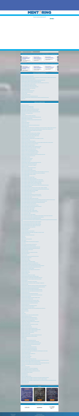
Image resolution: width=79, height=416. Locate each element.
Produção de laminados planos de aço (26, 352)
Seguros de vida (23, 98)
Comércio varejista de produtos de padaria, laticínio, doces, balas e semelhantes (31, 221)
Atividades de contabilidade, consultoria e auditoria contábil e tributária (30, 135)
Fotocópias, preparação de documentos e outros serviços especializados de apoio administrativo (33, 308)
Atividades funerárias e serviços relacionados (27, 158)
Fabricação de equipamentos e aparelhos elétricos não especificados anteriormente (31, 277)
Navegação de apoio (23, 337)
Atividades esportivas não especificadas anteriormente (28, 155)
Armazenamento (23, 114)
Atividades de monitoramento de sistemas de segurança (28, 78)
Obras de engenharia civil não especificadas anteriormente (28, 340)
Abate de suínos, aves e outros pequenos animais (27, 106)
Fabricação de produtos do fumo (25, 304)
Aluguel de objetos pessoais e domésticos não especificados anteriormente (30, 111)
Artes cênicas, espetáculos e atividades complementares (28, 115)
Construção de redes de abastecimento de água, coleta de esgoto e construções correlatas (32, 232)
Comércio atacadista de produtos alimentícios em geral (28, 191)
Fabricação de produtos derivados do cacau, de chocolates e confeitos (30, 300)
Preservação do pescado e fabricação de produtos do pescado (29, 348)
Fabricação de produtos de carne (25, 292)
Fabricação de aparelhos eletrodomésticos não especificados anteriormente (30, 264)
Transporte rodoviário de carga (25, 381)
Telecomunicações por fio (24, 373)
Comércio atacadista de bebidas (25, 175)
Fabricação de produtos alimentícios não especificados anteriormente (30, 288)
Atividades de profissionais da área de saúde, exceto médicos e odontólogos (30, 147)
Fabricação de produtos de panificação (26, 296)
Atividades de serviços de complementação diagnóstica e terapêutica (30, 151)
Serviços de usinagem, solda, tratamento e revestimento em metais (29, 369)
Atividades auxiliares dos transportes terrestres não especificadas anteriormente (31, 119)
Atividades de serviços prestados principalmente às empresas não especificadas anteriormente (33, 154)
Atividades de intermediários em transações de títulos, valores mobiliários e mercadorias (32, 138)
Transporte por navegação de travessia (26, 376)
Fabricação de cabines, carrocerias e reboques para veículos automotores (30, 269)
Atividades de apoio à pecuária (25, 126)
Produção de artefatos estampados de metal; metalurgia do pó (29, 349)
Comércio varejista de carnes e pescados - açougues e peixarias (29, 210)
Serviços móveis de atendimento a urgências (26, 372)
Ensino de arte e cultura (24, 93)
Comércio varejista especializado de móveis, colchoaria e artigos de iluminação (31, 224)
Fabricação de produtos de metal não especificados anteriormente (29, 293)
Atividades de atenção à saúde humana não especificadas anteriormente (30, 134)
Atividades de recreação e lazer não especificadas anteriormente (29, 150)
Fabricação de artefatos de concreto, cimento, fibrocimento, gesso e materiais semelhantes (32, 265)
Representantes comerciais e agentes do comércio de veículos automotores (30, 361)
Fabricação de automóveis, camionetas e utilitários (27, 268)
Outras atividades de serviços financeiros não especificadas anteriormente (30, 344)
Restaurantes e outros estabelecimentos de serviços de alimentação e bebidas (31, 364)
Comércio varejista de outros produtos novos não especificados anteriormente (31, 218)
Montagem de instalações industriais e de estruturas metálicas (29, 336)
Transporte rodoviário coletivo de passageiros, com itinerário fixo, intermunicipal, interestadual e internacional (35, 377)
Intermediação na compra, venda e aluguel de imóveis (28, 320)
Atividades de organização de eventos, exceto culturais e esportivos (29, 143)
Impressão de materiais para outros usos (26, 316)
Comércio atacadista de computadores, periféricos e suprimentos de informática (31, 182)
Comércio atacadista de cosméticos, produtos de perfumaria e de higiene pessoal (31, 183)
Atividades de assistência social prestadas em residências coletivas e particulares (31, 130)
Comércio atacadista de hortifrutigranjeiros (26, 186)
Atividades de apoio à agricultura (25, 122)
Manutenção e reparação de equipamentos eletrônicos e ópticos (29, 328)
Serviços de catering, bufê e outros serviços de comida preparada (29, 368)
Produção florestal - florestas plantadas (26, 356)
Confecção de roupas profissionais (25, 89)
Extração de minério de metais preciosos (26, 257)
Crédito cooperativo (23, 240)
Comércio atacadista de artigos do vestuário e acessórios (28, 174)
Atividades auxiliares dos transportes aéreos (26, 118)
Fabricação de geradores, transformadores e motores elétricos (29, 281)
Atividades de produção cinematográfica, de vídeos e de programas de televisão (31, 146)
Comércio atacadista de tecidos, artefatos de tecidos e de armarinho (29, 86)
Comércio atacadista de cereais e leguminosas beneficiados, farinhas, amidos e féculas (32, 179)
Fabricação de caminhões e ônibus (25, 272)
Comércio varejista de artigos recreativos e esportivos (28, 207)
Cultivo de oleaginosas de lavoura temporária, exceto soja (28, 245)
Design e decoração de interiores (25, 253)
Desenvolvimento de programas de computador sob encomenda (29, 252)
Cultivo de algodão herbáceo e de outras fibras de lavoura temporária (30, 241)
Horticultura (22, 312)
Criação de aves (23, 236)
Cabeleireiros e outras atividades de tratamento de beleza (28, 167)
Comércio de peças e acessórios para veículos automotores (28, 203)
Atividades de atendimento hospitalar (26, 131)
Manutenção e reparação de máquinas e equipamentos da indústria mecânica (31, 329)
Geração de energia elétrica (24, 309)
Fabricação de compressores (25, 273)
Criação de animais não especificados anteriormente (27, 90)
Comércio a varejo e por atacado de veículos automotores (28, 170)
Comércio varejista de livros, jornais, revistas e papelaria (28, 214)
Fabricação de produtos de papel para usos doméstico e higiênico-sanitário (30, 297)
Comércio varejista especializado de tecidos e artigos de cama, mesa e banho (30, 225)
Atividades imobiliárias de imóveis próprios (26, 159)
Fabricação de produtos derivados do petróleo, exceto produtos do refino (30, 301)
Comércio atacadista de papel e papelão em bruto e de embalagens (29, 190)
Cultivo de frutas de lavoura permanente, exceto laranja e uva (29, 244)
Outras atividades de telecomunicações (26, 345)
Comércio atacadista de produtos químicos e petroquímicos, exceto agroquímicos (31, 195)
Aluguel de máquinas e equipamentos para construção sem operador (29, 110)
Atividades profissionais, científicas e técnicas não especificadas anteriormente (31, 81)
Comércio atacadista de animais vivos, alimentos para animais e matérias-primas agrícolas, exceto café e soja (35, 82)
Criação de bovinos (23, 237)
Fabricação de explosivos (24, 280)
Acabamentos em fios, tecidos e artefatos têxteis (27, 107)
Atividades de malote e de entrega (25, 139)
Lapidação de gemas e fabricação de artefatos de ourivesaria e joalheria (30, 321)
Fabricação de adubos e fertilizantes (25, 94)
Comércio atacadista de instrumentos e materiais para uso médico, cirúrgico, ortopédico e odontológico (34, 187)
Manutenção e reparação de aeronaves (26, 325)
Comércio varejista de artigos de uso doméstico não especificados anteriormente (31, 206)
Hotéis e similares (23, 313)
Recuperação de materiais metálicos (25, 357)
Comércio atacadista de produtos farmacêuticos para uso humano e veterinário (31, 194)
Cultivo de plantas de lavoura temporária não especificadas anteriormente (30, 248)
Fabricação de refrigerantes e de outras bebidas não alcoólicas (29, 305)
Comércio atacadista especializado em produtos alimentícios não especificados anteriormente (33, 202)
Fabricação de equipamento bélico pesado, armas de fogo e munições (30, 276)
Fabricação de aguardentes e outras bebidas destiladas (28, 261)
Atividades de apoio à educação (25, 123)
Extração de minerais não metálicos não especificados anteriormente (30, 256)
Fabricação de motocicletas (24, 284)
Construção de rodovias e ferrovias (25, 233)
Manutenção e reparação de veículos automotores (27, 332)
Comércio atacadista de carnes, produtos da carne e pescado (28, 85)
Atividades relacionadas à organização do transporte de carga (29, 163)
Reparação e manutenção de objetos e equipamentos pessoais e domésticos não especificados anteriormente (35, 97)
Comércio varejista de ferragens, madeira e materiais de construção (29, 211)
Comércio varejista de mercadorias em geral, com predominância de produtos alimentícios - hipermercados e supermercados (36, 215)
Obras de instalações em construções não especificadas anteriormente (30, 341)
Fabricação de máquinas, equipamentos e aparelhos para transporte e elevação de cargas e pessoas (33, 285)
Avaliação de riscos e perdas (24, 166)
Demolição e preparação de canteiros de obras (27, 249)
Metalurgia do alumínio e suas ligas (25, 333)
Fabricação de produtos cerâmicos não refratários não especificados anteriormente (31, 289)
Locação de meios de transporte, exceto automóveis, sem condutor (29, 324)
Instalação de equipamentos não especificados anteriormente (29, 317)
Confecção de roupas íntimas (25, 229)
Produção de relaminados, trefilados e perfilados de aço (28, 353)
